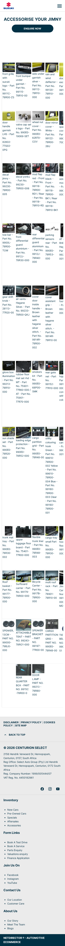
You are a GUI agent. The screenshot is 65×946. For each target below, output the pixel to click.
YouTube (12, 882)
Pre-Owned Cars (16, 813)
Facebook (13, 874)
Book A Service (15, 846)
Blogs (10, 928)
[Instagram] (50, 789)
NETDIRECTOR (13, 938)
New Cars (12, 809)
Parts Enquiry (14, 850)
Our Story (12, 920)
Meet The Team (16, 924)
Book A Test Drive (17, 842)
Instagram (13, 878)
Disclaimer (11, 722)
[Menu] (59, 6)
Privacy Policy (31, 722)
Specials (12, 817)
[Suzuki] (8, 5)
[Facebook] (42, 789)
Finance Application (18, 858)
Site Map (21, 725)
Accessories (14, 825)
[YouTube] (58, 789)
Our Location (14, 899)
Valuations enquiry (17, 853)
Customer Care (15, 903)
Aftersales (13, 821)
